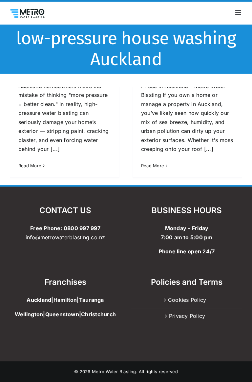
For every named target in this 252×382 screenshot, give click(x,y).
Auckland (39, 300)
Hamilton (65, 300)
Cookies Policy (187, 300)
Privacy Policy (187, 316)
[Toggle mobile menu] (238, 12)
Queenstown (62, 314)
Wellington (29, 314)
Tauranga (91, 300)
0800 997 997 (82, 228)
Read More (29, 165)
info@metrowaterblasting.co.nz (65, 237)
